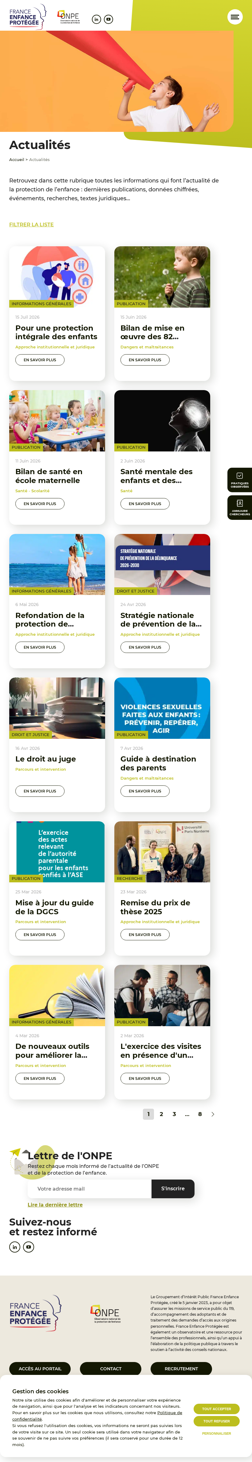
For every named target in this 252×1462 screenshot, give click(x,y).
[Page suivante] (213, 1114)
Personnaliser (216, 1433)
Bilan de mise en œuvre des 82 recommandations (156, 337)
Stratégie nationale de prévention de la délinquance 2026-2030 (158, 628)
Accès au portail (40, 1369)
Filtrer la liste (31, 225)
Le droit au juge (45, 758)
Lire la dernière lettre (55, 1205)
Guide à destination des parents (158, 763)
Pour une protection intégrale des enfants (56, 332)
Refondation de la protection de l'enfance (50, 624)
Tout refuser (216, 1421)
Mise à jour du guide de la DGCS (54, 907)
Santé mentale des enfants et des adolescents (156, 480)
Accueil (16, 159)
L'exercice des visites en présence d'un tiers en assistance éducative (160, 1059)
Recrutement (181, 1369)
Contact (110, 1369)
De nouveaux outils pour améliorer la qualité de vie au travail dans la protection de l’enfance (52, 1068)
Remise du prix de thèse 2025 (155, 907)
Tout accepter (216, 1409)
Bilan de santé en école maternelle (49, 476)
